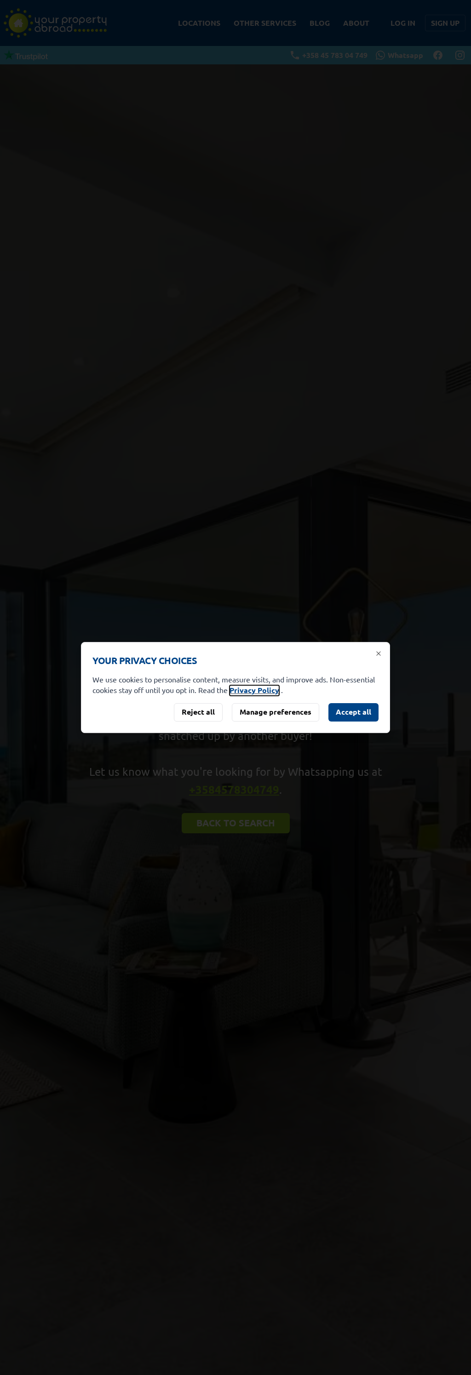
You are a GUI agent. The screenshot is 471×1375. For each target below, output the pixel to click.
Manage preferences (275, 711)
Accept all (353, 711)
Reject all (198, 711)
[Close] (378, 653)
